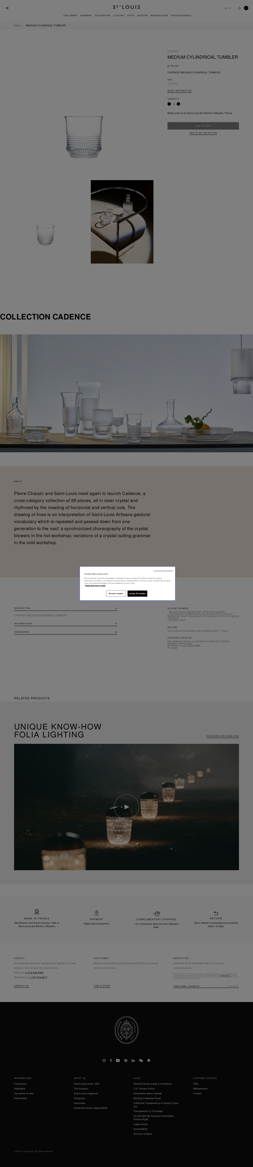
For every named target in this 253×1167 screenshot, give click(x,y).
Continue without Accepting (163, 570)
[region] (127, 583)
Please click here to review (95, 585)
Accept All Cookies (137, 593)
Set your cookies (116, 593)
